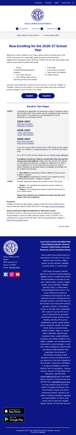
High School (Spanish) (25, 143)
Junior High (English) (25, 133)
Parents (48, 3)
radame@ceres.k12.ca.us (61, 382)
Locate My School (41, 149)
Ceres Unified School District (28, 35)
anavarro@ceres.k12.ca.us (50, 376)
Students (38, 3)
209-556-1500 (14, 268)
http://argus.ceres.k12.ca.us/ (17, 220)
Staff (56, 3)
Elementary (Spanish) (25, 126)
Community (66, 3)
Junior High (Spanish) (25, 135)
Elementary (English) (25, 124)
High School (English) (25, 141)
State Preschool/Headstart (55, 206)
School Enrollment (51, 35)
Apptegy (42, 432)
